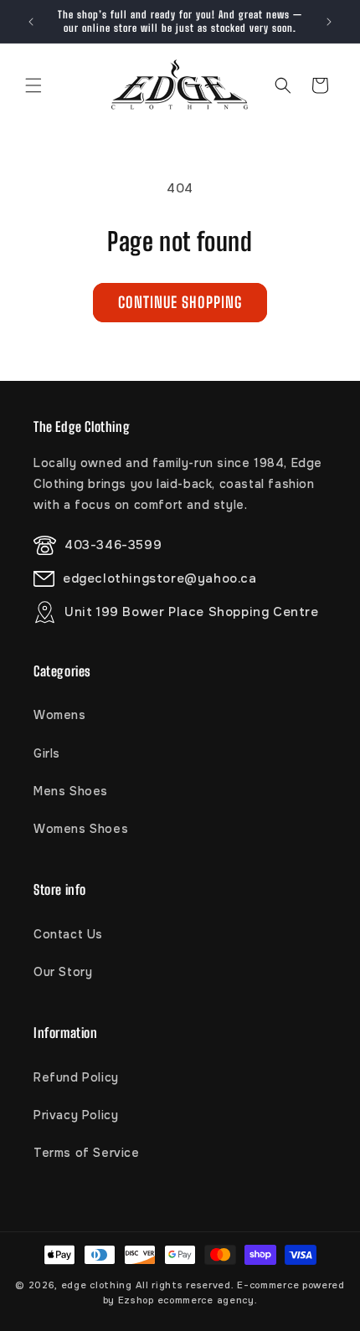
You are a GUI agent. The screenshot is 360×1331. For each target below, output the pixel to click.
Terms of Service (86, 1152)
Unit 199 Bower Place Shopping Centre (191, 612)
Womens (59, 714)
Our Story (62, 971)
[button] (33, 85)
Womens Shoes (80, 828)
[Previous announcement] (31, 21)
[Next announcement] (329, 21)
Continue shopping (180, 302)
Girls (46, 753)
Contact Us (68, 934)
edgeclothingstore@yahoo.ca (160, 578)
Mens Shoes (70, 791)
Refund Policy (76, 1077)
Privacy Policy (75, 1115)
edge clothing (98, 1285)
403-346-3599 (113, 545)
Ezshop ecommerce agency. (188, 1300)
